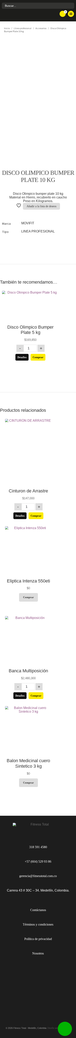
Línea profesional (22, 28)
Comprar (38, 357)
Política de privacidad (38, 939)
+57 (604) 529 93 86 (38, 861)
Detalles (22, 357)
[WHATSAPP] (65, 1029)
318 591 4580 (38, 847)
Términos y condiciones (38, 924)
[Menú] (71, 14)
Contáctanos (38, 910)
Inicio (7, 28)
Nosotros (38, 953)
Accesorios (40, 28)
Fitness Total (27, 15)
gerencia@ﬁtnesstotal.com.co (38, 876)
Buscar (70, 6)
